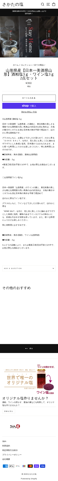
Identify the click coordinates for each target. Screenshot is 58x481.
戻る (31, 348)
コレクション (26, 65)
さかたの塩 (13, 4)
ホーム (16, 65)
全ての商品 (39, 65)
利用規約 (6, 446)
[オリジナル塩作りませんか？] (29, 379)
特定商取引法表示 (10, 450)
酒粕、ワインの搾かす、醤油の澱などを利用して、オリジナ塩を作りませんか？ (28, 403)
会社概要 (6, 459)
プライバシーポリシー (12, 455)
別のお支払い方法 (29, 112)
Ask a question (13, 268)
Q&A (4, 441)
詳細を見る (8, 411)
